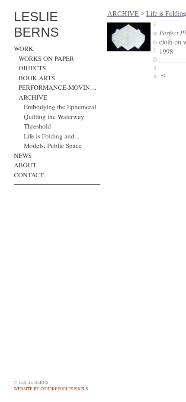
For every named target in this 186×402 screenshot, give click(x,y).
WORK (23, 48)
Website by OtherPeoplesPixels (51, 389)
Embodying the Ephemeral (60, 106)
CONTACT (29, 174)
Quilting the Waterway (54, 116)
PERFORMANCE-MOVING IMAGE (59, 87)
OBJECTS (32, 67)
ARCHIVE (33, 97)
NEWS (23, 155)
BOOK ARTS (37, 77)
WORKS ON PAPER (46, 58)
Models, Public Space (53, 145)
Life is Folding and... (52, 136)
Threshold (37, 126)
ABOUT (25, 164)
